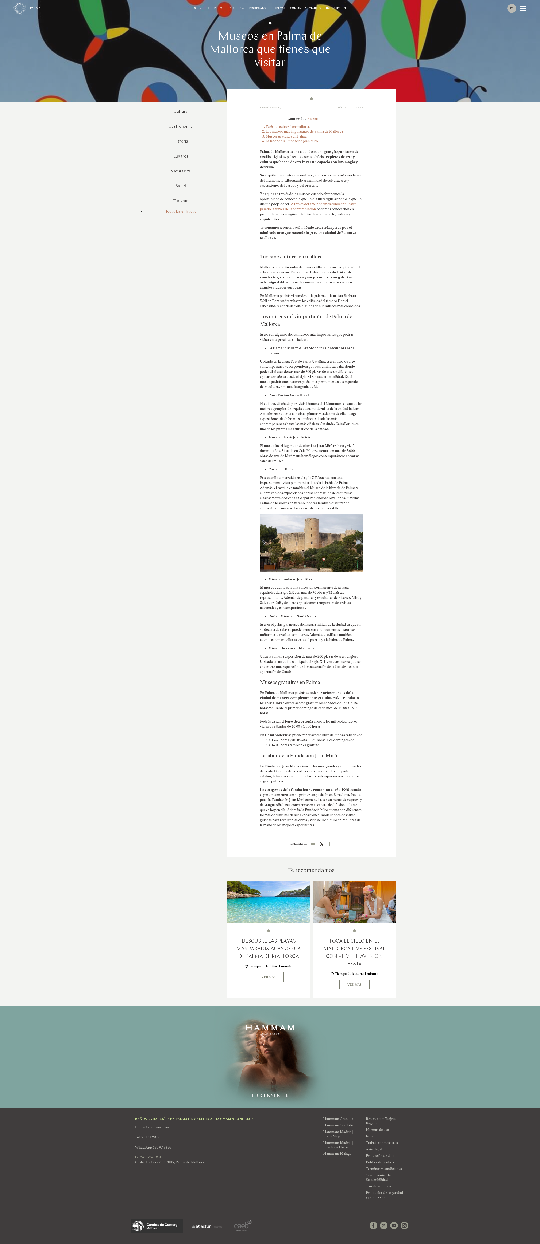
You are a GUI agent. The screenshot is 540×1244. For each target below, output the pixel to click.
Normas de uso (377, 1130)
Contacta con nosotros (152, 1127)
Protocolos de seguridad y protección (384, 1195)
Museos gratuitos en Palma (284, 136)
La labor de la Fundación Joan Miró (290, 141)
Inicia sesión (336, 8)
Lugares (180, 156)
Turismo (180, 201)
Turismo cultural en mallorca (286, 126)
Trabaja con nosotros (382, 1143)
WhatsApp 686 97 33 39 (153, 1147)
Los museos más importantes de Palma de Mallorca (302, 131)
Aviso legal (374, 1149)
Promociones (224, 8)
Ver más (269, 977)
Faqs (369, 1136)
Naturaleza (180, 171)
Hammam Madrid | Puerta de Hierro (338, 1145)
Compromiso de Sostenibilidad (378, 1177)
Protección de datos (381, 1155)
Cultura (181, 112)
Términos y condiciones (384, 1169)
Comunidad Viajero (305, 8)
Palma (35, 8)
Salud (181, 186)
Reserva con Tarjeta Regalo (381, 1121)
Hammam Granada (338, 1119)
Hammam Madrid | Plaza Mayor (338, 1134)
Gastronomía (181, 126)
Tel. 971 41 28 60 (147, 1137)
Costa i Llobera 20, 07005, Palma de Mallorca (170, 1162)
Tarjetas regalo (253, 8)
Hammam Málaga (337, 1153)
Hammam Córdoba (338, 1125)
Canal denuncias (378, 1186)
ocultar (312, 119)
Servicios (201, 8)
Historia (180, 141)
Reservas (278, 8)
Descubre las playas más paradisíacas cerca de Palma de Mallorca (268, 949)
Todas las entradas (180, 212)
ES (511, 8)
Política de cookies (380, 1162)
